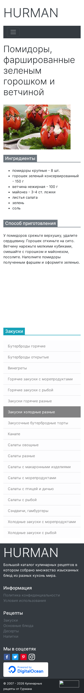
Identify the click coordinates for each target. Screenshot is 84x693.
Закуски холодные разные (31, 412)
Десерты (11, 631)
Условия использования (24, 600)
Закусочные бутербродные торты (38, 423)
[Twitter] (15, 656)
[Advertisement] (37, 293)
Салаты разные (21, 456)
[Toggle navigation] (13, 32)
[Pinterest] (23, 656)
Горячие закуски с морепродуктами (40, 379)
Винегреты (17, 368)
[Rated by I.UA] (69, 683)
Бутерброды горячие (26, 346)
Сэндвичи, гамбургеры (28, 510)
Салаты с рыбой (22, 499)
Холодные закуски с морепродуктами (42, 521)
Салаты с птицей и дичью (31, 488)
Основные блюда (18, 625)
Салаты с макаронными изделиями (39, 467)
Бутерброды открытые (28, 357)
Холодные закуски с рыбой (32, 532)
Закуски (10, 620)
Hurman (31, 12)
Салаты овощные (23, 445)
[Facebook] (7, 656)
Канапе (14, 434)
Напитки (10, 636)
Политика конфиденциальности (31, 595)
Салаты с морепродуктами (32, 478)
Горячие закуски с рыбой (30, 390)
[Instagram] (31, 656)
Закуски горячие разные (30, 401)
